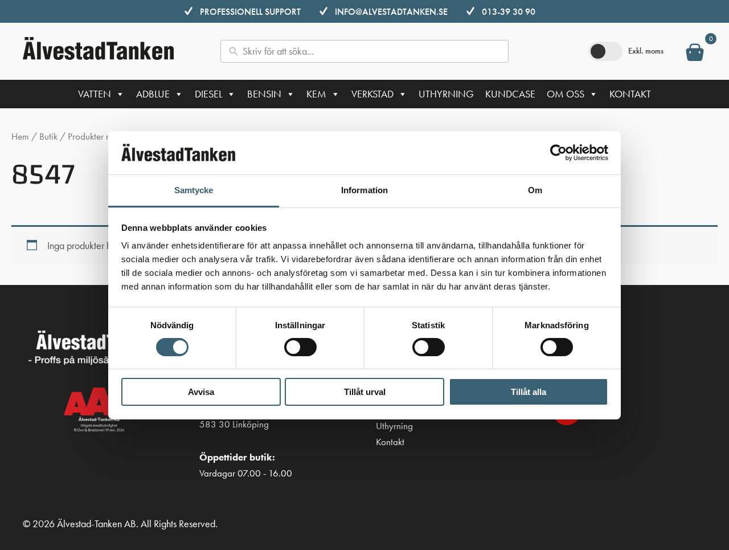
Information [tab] (364, 190)
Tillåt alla (528, 392)
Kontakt (630, 93)
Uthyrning (446, 93)
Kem (316, 93)
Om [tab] (535, 190)
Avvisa (201, 392)
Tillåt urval (365, 392)
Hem (20, 136)
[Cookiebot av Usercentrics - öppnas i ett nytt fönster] (558, 152)
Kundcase (510, 93)
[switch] (300, 347)
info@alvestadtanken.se (391, 12)
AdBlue (153, 93)
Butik (48, 136)
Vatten (94, 93)
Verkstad (372, 93)
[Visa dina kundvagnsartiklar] (694, 55)
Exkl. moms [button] (646, 51)
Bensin (264, 93)
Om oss (565, 93)
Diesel (208, 93)
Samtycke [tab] (194, 190)
